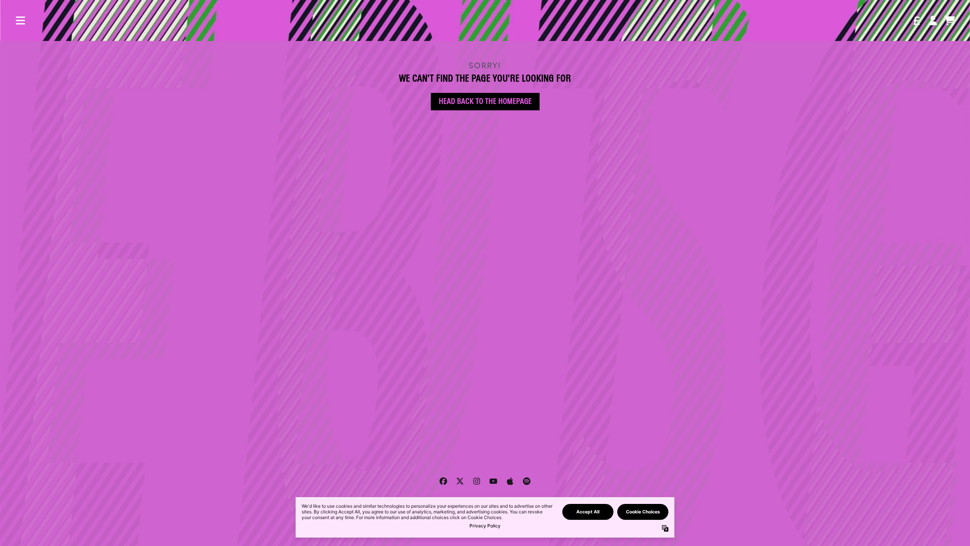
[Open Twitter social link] (460, 481)
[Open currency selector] (916, 20)
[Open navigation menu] (20, 20)
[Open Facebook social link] (443, 481)
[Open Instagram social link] (476, 481)
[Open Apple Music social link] (510, 481)
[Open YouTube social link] (493, 481)
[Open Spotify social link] (526, 481)
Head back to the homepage (485, 101)
